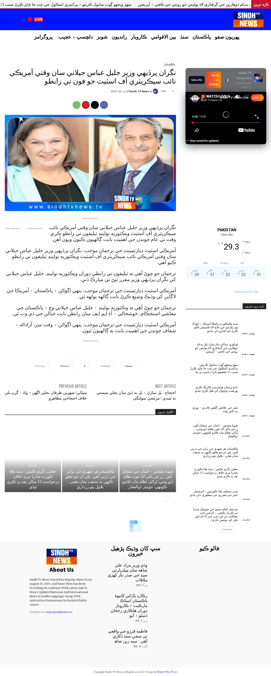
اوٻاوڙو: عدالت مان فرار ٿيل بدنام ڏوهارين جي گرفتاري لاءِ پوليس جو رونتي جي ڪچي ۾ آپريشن (216, 348)
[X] (60, 20)
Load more (227, 529)
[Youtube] (51, 20)
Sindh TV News (139, 91)
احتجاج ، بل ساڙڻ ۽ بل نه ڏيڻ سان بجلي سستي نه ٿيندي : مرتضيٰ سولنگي (136, 395)
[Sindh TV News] (156, 91)
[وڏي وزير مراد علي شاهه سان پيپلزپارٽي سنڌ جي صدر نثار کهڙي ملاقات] (158, 568)
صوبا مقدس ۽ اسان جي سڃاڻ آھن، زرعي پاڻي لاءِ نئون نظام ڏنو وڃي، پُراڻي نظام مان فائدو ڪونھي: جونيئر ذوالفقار (215, 431)
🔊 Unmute (197, 98)
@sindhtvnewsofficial (246, 291)
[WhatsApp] (77, 105)
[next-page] (165, 498)
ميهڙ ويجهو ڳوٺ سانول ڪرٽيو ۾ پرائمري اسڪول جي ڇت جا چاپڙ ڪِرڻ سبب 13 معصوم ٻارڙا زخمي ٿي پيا (104, 4)
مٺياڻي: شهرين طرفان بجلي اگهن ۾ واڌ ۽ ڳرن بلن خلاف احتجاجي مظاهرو (46, 395)
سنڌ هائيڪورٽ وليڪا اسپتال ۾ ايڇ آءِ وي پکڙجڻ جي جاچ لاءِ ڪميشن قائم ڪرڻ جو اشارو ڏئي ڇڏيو (215, 327)
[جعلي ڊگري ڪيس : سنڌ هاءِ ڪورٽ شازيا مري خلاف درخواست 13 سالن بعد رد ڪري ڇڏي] (33, 458)
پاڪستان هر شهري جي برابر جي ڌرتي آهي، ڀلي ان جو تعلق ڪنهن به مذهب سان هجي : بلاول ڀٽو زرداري (214, 452)
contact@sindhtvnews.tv (58, 612)
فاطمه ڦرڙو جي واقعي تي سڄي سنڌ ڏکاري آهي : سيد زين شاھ (127, 636)
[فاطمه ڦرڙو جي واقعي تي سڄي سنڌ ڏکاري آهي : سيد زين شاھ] (158, 634)
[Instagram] (71, 20)
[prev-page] (172, 498)
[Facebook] (81, 20)
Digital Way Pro (165, 671)
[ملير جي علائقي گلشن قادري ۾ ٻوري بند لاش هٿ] (254, 408)
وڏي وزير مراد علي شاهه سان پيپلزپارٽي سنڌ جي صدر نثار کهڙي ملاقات (127, 572)
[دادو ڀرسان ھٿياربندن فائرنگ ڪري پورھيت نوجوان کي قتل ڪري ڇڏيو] (254, 388)
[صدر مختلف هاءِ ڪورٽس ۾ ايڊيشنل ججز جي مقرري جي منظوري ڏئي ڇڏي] (254, 492)
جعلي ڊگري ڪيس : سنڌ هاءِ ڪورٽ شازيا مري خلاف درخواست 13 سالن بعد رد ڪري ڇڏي (215, 473)
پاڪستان (169, 63)
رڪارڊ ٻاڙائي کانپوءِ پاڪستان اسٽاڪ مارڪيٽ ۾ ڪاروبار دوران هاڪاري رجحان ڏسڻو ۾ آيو (129, 605)
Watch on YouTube (214, 80)
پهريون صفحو (248, 333)
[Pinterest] (86, 105)
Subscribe (196, 79)
